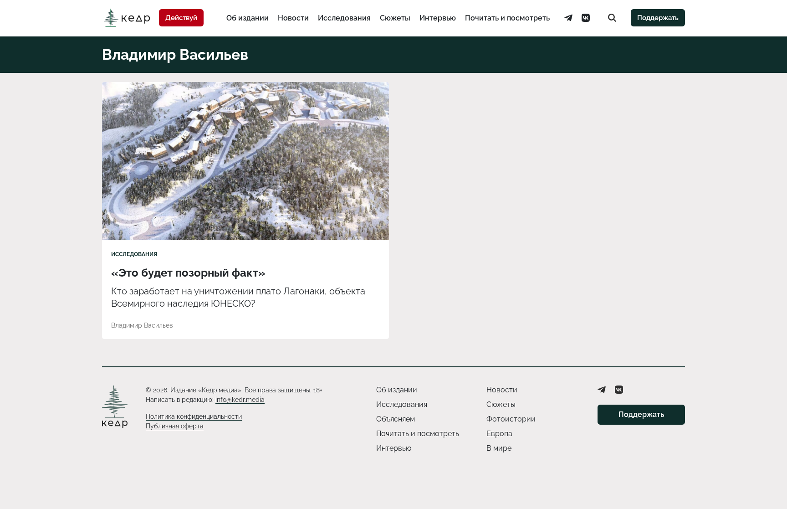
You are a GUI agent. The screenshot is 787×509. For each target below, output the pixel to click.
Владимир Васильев (142, 325)
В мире (498, 448)
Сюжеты (395, 18)
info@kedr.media (240, 399)
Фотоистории (511, 419)
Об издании (247, 18)
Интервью (437, 18)
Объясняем (395, 419)
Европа (499, 433)
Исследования (344, 18)
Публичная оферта (175, 426)
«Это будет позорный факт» (188, 272)
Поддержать (658, 18)
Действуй (181, 18)
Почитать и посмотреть (507, 18)
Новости (293, 18)
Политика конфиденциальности (194, 416)
